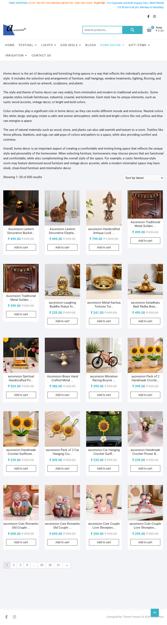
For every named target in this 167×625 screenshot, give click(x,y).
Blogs (90, 45)
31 (58, 565)
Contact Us (41, 55)
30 (50, 565)
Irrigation (14, 55)
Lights (47, 45)
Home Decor (110, 45)
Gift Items (137, 45)
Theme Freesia (131, 616)
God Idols (69, 45)
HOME (10, 45)
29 (41, 565)
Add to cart (21, 247)
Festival (26, 45)
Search (132, 30)
